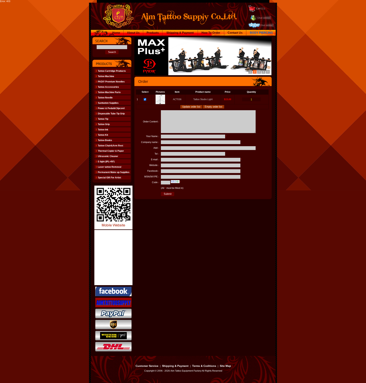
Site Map (225, 365)
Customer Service (147, 365)
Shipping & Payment (180, 32)
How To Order (210, 32)
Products (153, 32)
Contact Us (235, 32)
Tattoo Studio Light (203, 99)
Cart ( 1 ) (260, 8)
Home (116, 32)
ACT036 (177, 99)
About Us (133, 32)
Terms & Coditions (204, 365)
